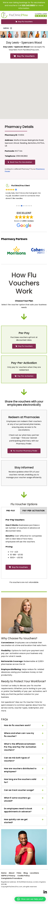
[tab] (10, 510)
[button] (16, 205)
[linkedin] (45, 891)
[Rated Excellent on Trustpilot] (41, 14)
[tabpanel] (24, 545)
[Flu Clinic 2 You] (14, 13)
